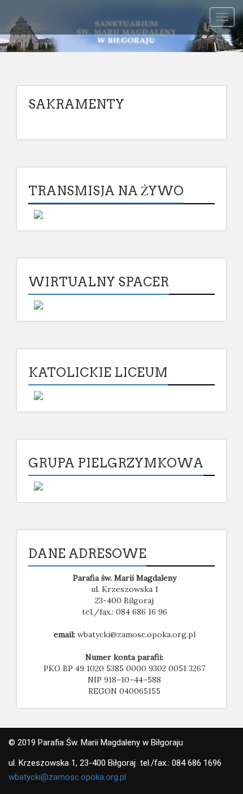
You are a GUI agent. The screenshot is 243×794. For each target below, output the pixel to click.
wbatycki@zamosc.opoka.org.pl (67, 777)
